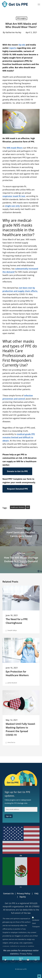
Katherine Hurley (13, 32)
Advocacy (9, 589)
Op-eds (21, 44)
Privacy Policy (26, 953)
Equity (23, 896)
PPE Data (9, 641)
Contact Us (8, 893)
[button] (39, 4)
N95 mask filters (15, 147)
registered (24, 903)
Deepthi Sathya (12, 630)
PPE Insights (21, 18)
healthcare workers (17, 507)
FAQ (36, 893)
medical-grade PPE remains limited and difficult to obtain (18, 437)
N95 (27, 507)
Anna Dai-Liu (11, 742)
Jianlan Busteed (12, 683)
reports (12, 48)
